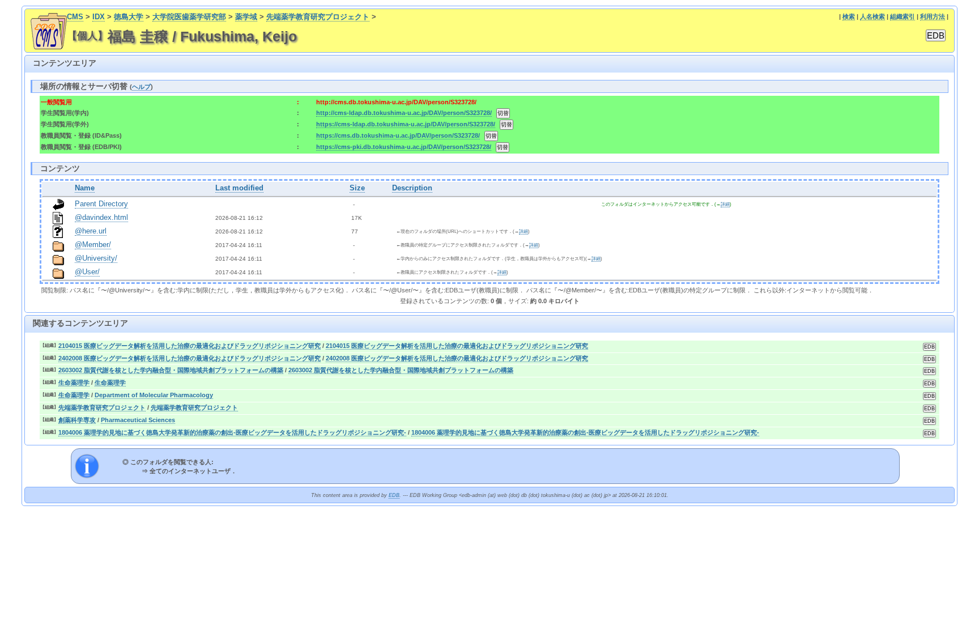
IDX (98, 17)
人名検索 (872, 16)
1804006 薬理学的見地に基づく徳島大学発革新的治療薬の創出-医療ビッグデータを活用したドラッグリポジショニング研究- (232, 432)
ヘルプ (141, 86)
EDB (394, 495)
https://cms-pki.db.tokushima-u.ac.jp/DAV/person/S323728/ (403, 146)
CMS (75, 17)
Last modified (239, 188)
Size (357, 188)
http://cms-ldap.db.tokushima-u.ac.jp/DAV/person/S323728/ (404, 112)
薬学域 (246, 17)
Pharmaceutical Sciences (138, 420)
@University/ (96, 258)
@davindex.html (101, 218)
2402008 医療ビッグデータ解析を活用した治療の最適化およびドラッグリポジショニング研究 (189, 358)
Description (412, 188)
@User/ (87, 272)
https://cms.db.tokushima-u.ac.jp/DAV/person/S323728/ (398, 135)
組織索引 (902, 16)
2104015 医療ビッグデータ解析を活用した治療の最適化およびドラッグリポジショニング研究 (189, 345)
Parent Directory (101, 204)
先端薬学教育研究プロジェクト (317, 17)
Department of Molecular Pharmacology (154, 395)
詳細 (725, 204)
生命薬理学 (74, 382)
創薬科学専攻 (77, 420)
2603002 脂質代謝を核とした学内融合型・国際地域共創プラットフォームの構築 (170, 370)
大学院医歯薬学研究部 (189, 17)
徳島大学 (128, 17)
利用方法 (932, 16)
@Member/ (93, 245)
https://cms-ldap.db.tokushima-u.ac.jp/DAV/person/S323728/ (405, 124)
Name (85, 188)
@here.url (91, 231)
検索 (848, 16)
